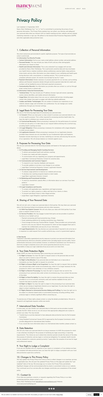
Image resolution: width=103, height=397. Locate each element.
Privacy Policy (59, 394)
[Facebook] (51, 388)
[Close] (101, 394)
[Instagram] (49, 388)
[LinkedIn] (54, 388)
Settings (89, 394)
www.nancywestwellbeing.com (26, 384)
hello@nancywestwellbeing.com (46, 382)
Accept (96, 394)
